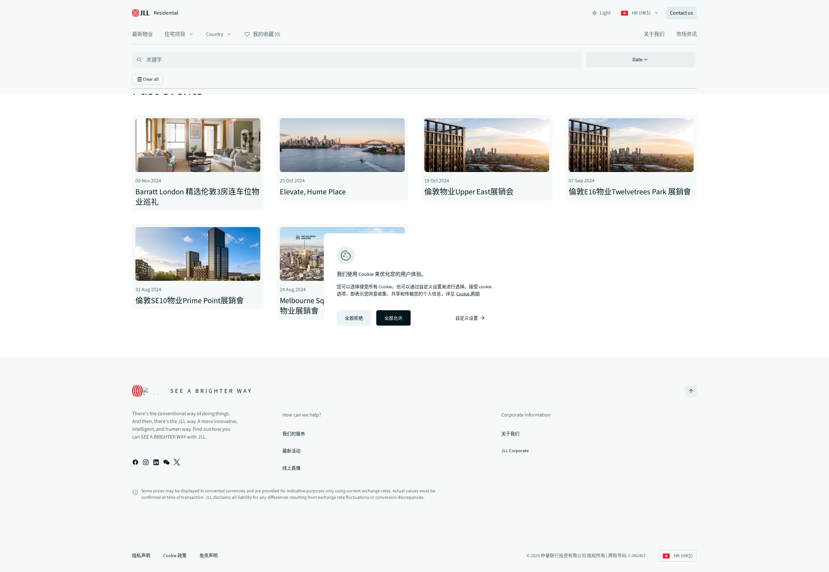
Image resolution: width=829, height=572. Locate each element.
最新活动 (291, 451)
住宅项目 (175, 34)
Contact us (681, 13)
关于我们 (654, 34)
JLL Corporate (514, 451)
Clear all (151, 79)
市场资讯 (686, 34)
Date (637, 59)
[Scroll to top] (691, 391)
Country (214, 34)
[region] (414, 286)
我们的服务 (293, 434)
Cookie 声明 (468, 294)
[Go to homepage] (191, 391)
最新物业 (142, 34)
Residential (166, 13)
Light (605, 13)
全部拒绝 (354, 318)
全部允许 (393, 318)
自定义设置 (466, 318)
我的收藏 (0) (266, 34)
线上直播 (291, 468)
